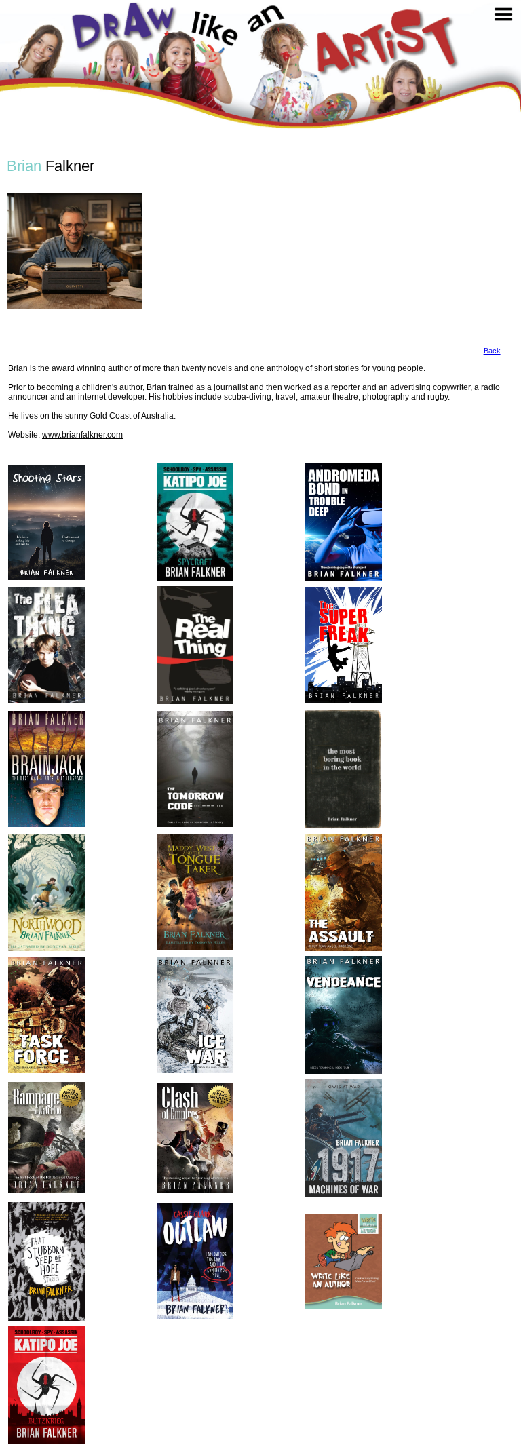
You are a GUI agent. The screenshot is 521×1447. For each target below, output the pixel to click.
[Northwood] (46, 892)
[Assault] (343, 892)
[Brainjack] (46, 769)
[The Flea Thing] (46, 644)
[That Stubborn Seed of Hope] (46, 1261)
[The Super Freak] (343, 645)
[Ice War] (195, 1015)
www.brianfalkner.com (82, 435)
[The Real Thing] (195, 645)
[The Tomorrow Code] (195, 768)
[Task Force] (46, 1015)
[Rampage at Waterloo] (46, 1137)
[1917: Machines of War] (343, 1138)
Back (492, 351)
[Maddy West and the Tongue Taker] (195, 892)
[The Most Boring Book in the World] (343, 769)
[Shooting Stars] (46, 523)
